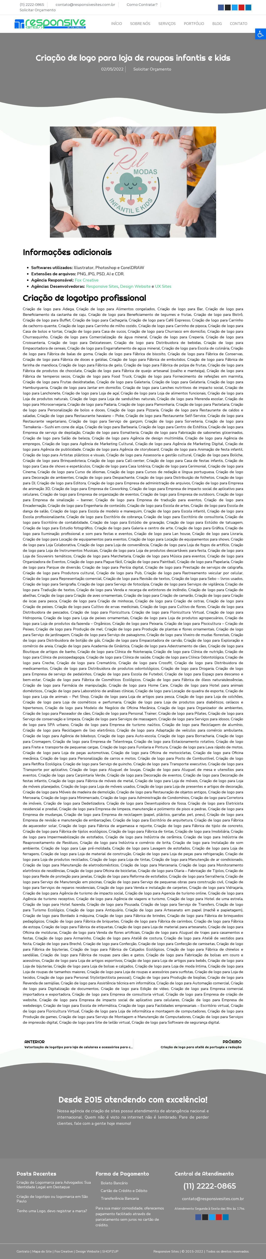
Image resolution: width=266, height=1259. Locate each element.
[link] (260, 34)
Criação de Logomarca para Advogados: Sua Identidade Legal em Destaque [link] (54, 1185)
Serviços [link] (167, 23)
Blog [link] (217, 23)
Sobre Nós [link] (140, 23)
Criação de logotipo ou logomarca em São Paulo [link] (52, 1199)
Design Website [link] (135, 286)
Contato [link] (238, 23)
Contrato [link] (23, 1251)
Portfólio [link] (194, 23)
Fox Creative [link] (87, 280)
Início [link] (116, 23)
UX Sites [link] (163, 286)
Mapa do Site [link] (42, 1251)
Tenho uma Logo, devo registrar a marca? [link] (52, 1210)
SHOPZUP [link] (110, 1251)
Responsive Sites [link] (102, 286)
